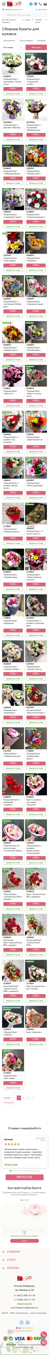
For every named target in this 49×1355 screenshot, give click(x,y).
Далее (24, 1241)
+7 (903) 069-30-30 (24, 1295)
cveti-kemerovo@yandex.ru (24, 1307)
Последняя (9, 1102)
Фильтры (36, 47)
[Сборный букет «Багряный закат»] (13, 514)
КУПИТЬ (13, 89)
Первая (7, 1098)
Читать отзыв (10, 1164)
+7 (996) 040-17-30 (24, 1299)
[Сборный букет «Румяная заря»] (13, 559)
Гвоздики (41, 41)
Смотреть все (24, 1177)
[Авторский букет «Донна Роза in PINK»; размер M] (13, 971)
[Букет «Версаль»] (36, 1017)
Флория (11, 1344)
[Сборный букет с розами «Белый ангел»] (13, 468)
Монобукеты (9, 41)
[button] (10, 1170)
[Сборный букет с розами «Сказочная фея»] (36, 605)
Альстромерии (26, 41)
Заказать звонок (24, 1304)
